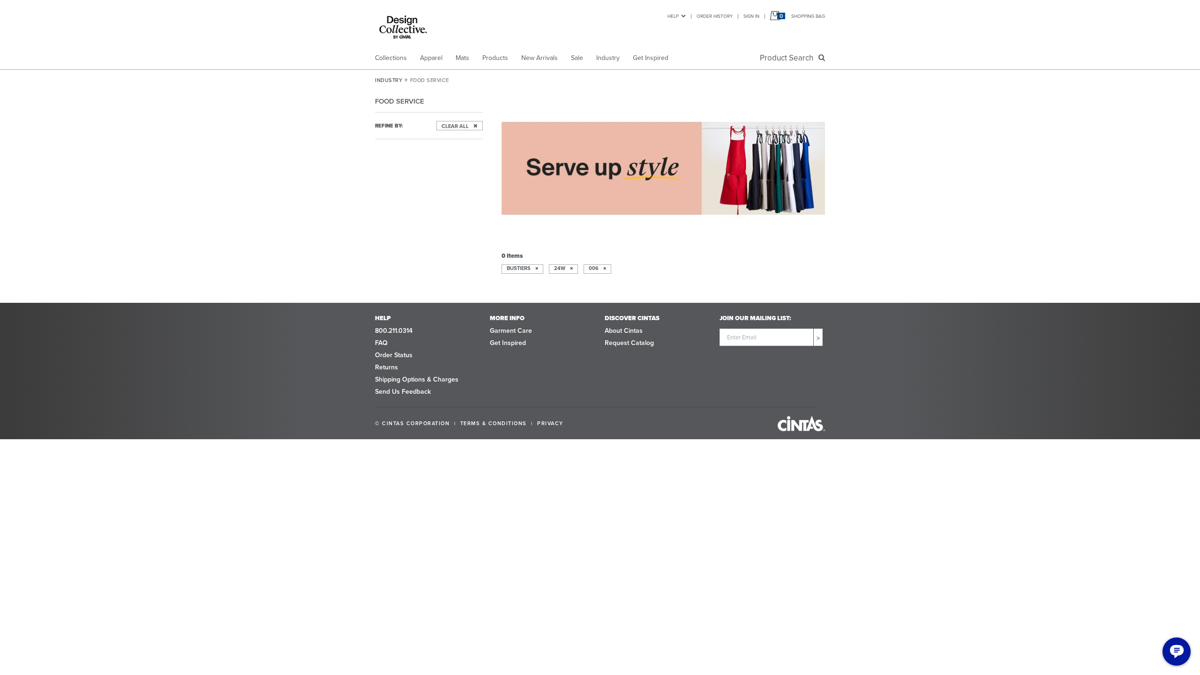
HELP (673, 16)
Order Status (393, 355)
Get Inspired (650, 58)
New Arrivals (539, 58)
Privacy (550, 423)
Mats (462, 58)
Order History (715, 16)
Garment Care (511, 331)
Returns (386, 367)
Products (495, 58)
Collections (391, 58)
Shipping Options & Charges (416, 379)
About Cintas (624, 331)
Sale (577, 58)
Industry (608, 58)
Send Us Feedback (403, 392)
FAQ (381, 343)
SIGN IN (751, 16)
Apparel (431, 58)
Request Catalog (629, 343)
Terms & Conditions (493, 423)
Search (788, 58)
